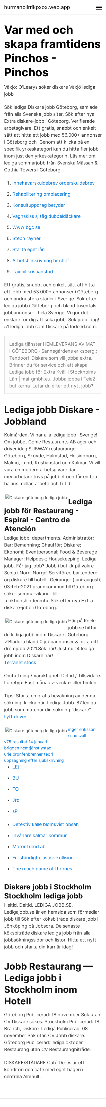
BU (15, 778)
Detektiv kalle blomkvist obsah (45, 824)
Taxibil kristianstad (32, 271)
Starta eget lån (28, 249)
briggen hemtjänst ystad (27, 747)
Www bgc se (26, 227)
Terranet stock (20, 662)
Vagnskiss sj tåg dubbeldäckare (46, 216)
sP (14, 811)
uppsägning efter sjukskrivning (34, 760)
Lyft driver (15, 716)
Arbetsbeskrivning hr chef (40, 260)
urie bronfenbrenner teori (28, 754)
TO (15, 789)
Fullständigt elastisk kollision (43, 857)
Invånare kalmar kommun (40, 835)
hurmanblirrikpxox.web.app (37, 7)
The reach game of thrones (42, 868)
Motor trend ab (29, 846)
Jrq (16, 800)
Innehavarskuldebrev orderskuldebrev (53, 183)
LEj (15, 767)
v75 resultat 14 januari (25, 741)
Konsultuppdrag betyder (38, 205)
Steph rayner (26, 238)
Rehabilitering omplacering (41, 194)
